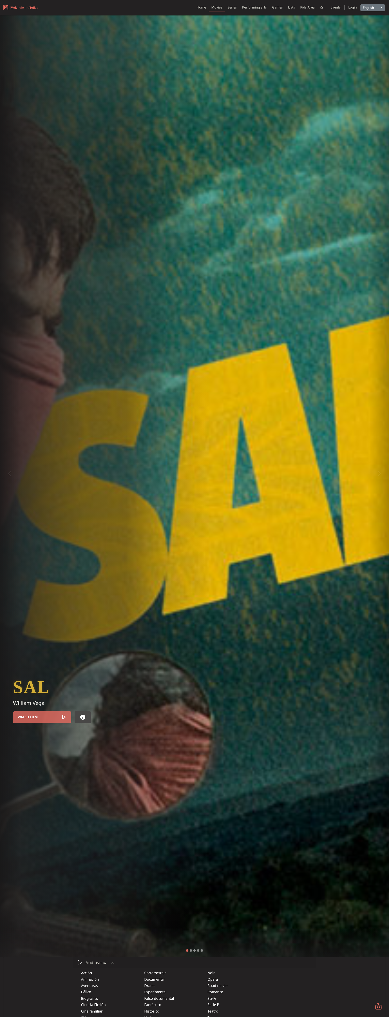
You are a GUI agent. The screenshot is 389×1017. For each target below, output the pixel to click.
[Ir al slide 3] (194, 950)
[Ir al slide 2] (191, 950)
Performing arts (254, 7)
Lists (291, 7)
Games (277, 7)
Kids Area (307, 7)
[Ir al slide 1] (187, 950)
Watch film (28, 717)
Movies (216, 7)
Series (232, 7)
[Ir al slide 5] (202, 950)
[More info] (83, 717)
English (368, 7)
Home (201, 7)
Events (336, 7)
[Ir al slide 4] (198, 950)
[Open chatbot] (378, 1006)
